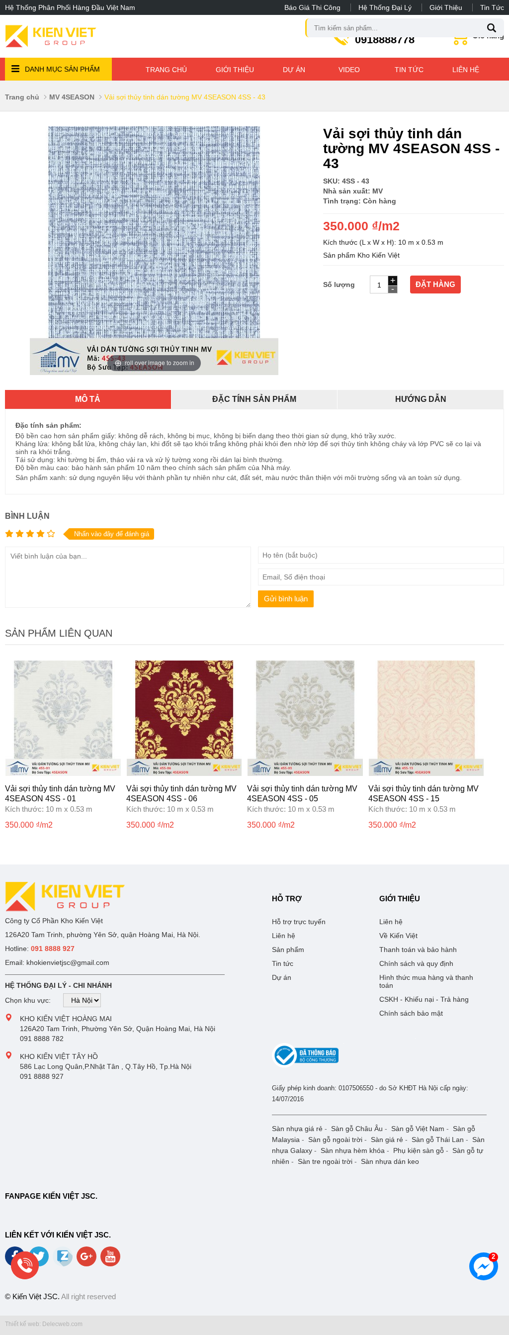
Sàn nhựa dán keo (390, 1161)
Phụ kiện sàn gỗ (418, 1150)
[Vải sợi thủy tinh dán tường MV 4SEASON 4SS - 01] (63, 773)
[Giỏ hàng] (460, 41)
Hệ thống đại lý (385, 7)
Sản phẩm (288, 950)
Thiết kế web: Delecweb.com (44, 1324)
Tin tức (492, 7)
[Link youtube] (111, 1260)
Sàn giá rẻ (387, 1140)
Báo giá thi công (312, 7)
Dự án (294, 70)
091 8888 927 (42, 1076)
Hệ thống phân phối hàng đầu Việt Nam (70, 7)
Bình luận (27, 516)
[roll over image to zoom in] (154, 250)
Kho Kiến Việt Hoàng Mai (66, 1019)
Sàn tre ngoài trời (325, 1161)
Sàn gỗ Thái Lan (438, 1140)
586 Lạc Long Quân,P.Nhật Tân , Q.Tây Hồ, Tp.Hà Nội (105, 1066)
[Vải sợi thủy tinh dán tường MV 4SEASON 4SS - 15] (426, 773)
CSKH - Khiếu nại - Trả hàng (424, 999)
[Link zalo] (63, 1264)
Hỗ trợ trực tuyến (299, 922)
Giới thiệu (445, 7)
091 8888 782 (42, 1039)
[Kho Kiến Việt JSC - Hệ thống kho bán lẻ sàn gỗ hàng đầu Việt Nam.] (50, 36)
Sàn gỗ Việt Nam (417, 1129)
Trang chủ (166, 70)
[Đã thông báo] (305, 1065)
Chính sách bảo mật (411, 1013)
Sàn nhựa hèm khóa (353, 1150)
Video (349, 70)
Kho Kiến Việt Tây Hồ (59, 1056)
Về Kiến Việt (398, 936)
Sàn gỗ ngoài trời (335, 1140)
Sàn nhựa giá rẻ (297, 1129)
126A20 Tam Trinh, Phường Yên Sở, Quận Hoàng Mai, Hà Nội (117, 1029)
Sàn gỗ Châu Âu (357, 1129)
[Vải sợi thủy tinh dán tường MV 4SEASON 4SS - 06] (184, 773)
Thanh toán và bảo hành (418, 950)
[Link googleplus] (87, 1260)
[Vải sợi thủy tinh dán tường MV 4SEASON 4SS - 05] (305, 773)
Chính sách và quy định (416, 963)
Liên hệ (465, 70)
